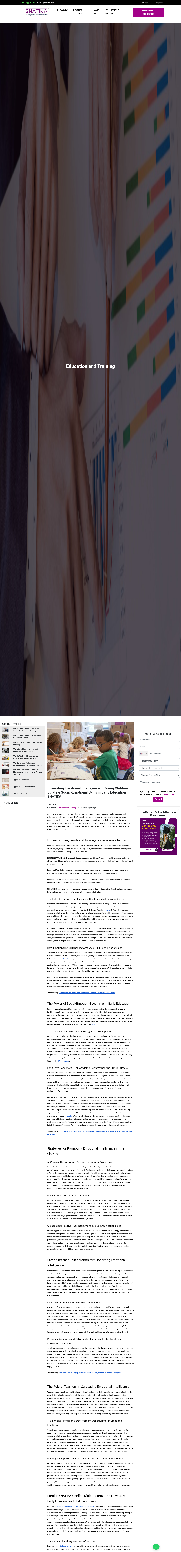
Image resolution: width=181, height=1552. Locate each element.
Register (159, 3)
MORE (96, 10)
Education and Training (67, 808)
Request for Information (148, 12)
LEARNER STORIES (77, 12)
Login (146, 3)
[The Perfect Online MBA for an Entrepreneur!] (158, 836)
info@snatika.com (46, 3)
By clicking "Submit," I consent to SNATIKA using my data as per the (158, 792)
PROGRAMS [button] (63, 10)
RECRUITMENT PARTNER (111, 12)
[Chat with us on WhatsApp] (155, 1547)
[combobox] (143, 753)
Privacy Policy (168, 794)
